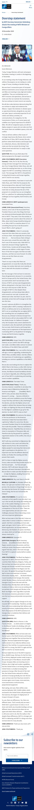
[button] (29, 2)
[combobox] (29, 2)
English (5, 39)
